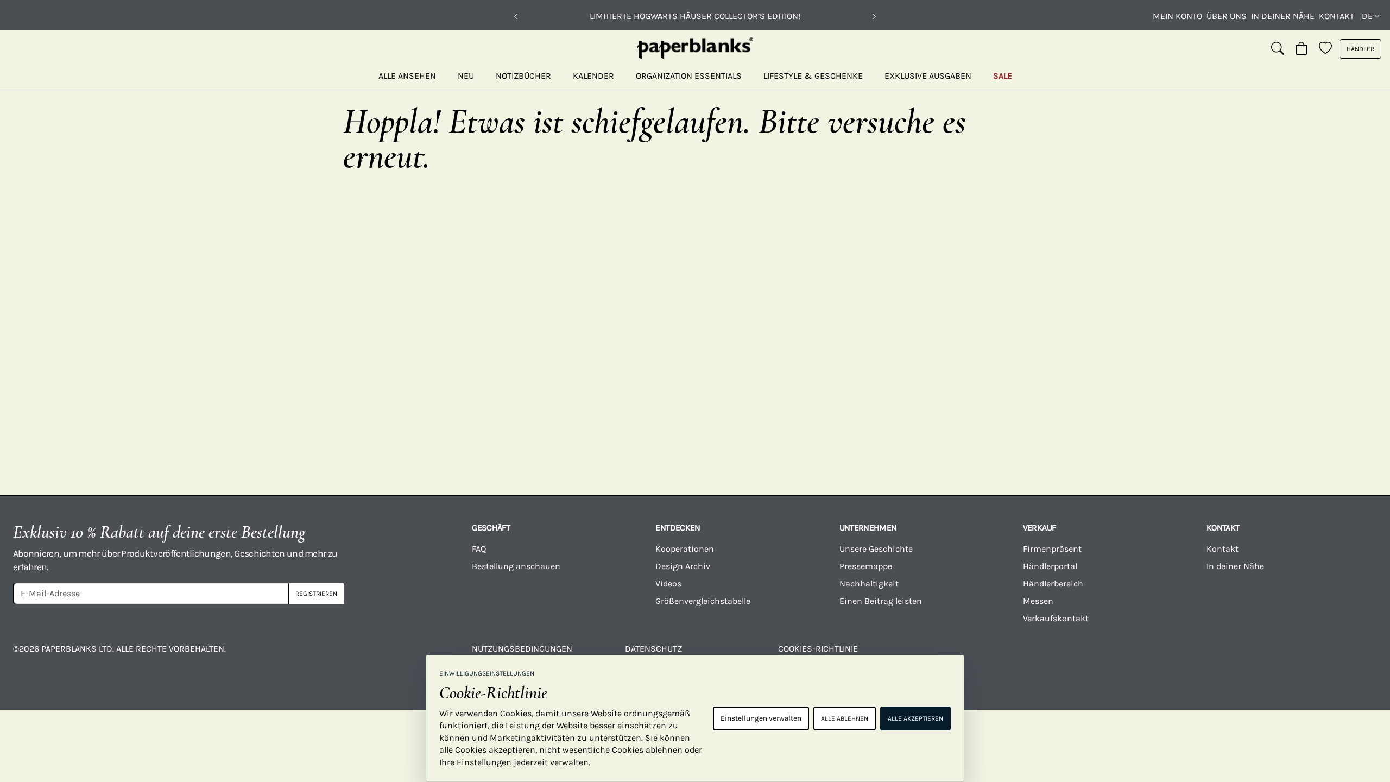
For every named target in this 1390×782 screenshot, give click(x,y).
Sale (1002, 76)
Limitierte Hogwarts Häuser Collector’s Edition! (695, 16)
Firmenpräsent (1052, 549)
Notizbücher (523, 76)
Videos (668, 583)
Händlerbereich (1053, 583)
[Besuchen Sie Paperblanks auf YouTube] (1116, 656)
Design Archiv (682, 566)
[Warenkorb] (1301, 49)
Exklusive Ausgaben (927, 76)
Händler (1360, 49)
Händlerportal (1050, 566)
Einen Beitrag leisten (880, 601)
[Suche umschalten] (1278, 49)
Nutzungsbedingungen (522, 649)
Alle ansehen (407, 76)
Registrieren (316, 593)
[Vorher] (516, 16)
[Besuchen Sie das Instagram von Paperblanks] (1040, 656)
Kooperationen (684, 549)
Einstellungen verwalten (761, 718)
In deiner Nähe (1283, 16)
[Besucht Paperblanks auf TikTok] (1192, 656)
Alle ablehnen (844, 718)
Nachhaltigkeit (869, 583)
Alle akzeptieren (915, 718)
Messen (1038, 601)
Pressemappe (865, 566)
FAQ (479, 549)
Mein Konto (1177, 16)
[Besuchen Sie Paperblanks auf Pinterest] (1343, 656)
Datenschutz (653, 649)
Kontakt (1336, 16)
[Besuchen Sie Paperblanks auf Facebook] (964, 656)
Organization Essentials (689, 76)
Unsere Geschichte (876, 549)
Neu (466, 76)
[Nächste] (874, 16)
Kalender (593, 76)
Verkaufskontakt (1056, 618)
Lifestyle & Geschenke (813, 76)
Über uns (1226, 16)
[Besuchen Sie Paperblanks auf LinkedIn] (1268, 656)
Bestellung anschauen (516, 566)
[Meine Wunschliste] (1325, 49)
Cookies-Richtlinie (818, 649)
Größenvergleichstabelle (702, 601)
